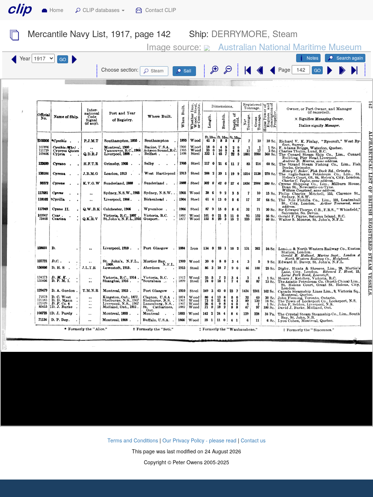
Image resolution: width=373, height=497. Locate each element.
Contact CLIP (160, 9)
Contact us (253, 440)
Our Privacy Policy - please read (199, 440)
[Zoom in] (213, 70)
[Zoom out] (227, 70)
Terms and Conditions (132, 440)
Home (56, 9)
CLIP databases (102, 9)
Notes (312, 58)
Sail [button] (187, 70)
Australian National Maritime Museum (290, 46)
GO (62, 59)
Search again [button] (349, 58)
